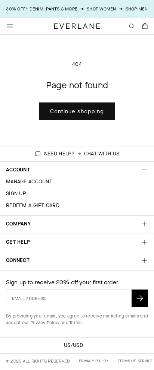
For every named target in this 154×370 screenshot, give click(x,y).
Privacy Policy (44, 323)
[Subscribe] (140, 298)
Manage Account (29, 181)
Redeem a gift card (32, 205)
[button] (145, 26)
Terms (75, 323)
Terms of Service (135, 360)
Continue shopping (77, 111)
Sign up (16, 193)
